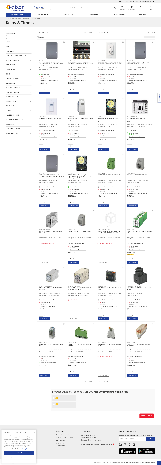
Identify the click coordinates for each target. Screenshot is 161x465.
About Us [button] (142, 15)
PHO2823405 (131, 342)
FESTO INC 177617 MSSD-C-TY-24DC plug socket (139, 288)
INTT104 (100, 117)
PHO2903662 (43, 342)
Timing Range (11, 101)
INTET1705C (130, 60)
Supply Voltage (12, 97)
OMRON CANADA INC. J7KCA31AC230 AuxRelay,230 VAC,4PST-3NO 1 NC (109, 232)
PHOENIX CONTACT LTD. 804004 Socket (109, 175)
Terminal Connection (14, 120)
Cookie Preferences (99, 462)
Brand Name (10, 83)
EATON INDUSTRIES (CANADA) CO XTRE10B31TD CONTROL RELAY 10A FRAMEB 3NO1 (139, 120)
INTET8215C (71, 60)
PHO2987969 (102, 286)
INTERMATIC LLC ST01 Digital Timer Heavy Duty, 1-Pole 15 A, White (80, 119)
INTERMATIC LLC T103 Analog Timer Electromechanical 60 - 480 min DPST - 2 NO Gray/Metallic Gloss (80, 176)
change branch (52, 9)
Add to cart (44, 93)
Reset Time (10, 106)
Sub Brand (10, 124)
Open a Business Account (64, 435)
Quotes (121, 1)
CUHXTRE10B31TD (132, 117)
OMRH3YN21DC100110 (74, 286)
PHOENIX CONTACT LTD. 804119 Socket (79, 231)
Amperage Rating (13, 88)
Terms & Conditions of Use (113, 462)
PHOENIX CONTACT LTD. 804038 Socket (139, 175)
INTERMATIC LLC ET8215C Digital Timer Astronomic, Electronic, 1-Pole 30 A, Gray (80, 62)
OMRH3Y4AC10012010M (46, 286)
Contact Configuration (16, 56)
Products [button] (18, 15)
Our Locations (60, 440)
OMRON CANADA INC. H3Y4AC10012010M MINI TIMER (51, 288)
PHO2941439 (72, 342)
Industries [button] (94, 15)
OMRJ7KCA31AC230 (104, 230)
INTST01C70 (71, 117)
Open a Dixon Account (131, 1)
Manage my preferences (19, 458)
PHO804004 (101, 173)
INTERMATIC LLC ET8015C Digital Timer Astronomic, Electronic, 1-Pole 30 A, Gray (51, 175)
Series (8, 74)
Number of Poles (12, 115)
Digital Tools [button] (69, 15)
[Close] (34, 432)
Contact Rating (12, 92)
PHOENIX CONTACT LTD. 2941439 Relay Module (79, 344)
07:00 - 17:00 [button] (40, 9)
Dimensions (10, 69)
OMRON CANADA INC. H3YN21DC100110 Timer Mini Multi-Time (79, 288)
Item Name (10, 51)
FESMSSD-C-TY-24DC (134, 286)
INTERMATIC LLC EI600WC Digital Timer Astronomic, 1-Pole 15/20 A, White (50, 119)
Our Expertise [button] (43, 15)
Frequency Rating (13, 129)
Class (8, 110)
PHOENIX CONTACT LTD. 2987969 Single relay (109, 288)
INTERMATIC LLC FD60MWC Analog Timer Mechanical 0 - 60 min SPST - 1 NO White (110, 62)
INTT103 (70, 173)
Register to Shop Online (147, 1)
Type (8, 47)
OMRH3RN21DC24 (44, 230)
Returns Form (60, 443)
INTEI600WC (42, 117)
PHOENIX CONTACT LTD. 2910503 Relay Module (109, 344)
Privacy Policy (26, 449)
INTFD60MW (101, 60)
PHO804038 (131, 173)
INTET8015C (42, 173)
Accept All (19, 453)
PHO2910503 (102, 342)
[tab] (18, 33)
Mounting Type (12, 133)
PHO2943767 (131, 230)
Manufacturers (120, 15)
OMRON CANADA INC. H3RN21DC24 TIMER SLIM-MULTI (51, 232)
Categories (10, 33)
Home (7, 18)
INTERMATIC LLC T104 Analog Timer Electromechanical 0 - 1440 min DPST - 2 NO (110, 120)
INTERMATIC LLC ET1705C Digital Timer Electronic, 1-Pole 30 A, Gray (138, 62)
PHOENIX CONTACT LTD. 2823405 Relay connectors (139, 344)
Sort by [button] (150, 32)
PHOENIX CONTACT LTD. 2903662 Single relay (51, 344)
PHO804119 (71, 230)
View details (44, 262)
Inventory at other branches (49, 80)
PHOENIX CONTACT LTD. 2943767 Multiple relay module (139, 232)
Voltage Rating (12, 60)
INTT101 (41, 60)
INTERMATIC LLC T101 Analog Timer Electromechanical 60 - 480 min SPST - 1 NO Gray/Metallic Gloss (51, 63)
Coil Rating (10, 65)
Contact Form (60, 446)
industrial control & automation (20, 18)
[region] (18, 447)
